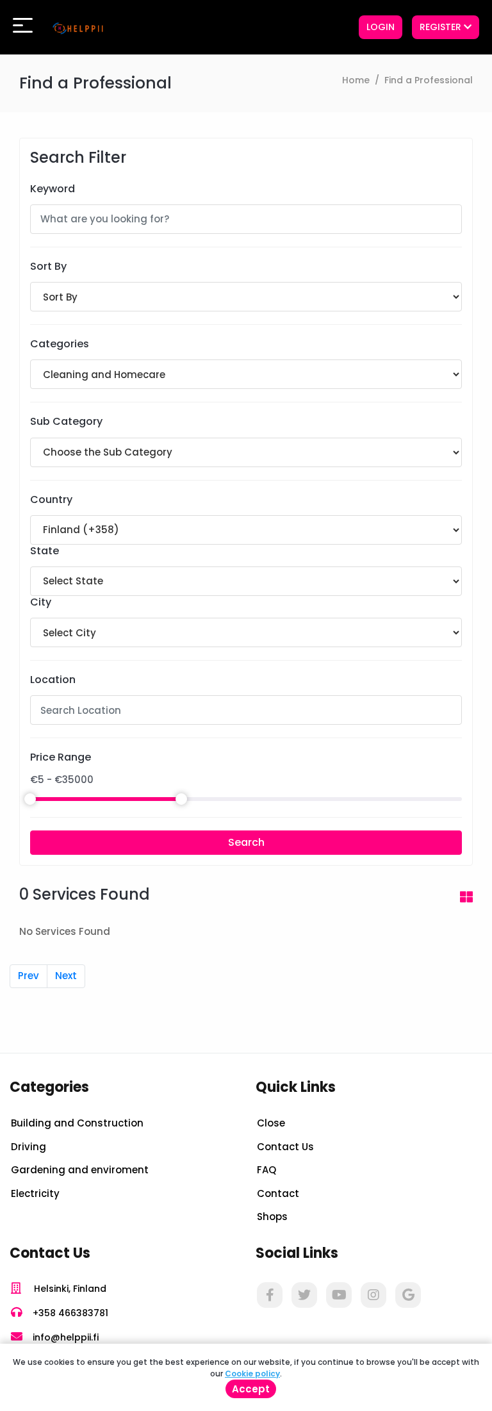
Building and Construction (77, 1123)
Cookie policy (252, 1373)
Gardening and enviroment (80, 1169)
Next (66, 975)
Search (246, 842)
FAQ (266, 1169)
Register (442, 27)
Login (380, 27)
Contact (278, 1193)
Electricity (35, 1193)
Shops (272, 1216)
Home (356, 80)
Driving (28, 1146)
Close (271, 1123)
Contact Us (285, 1146)
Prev (28, 975)
